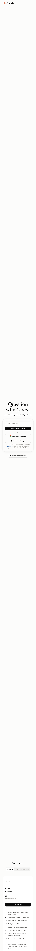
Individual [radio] (10, 869)
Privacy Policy (10, 446)
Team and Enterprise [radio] (22, 869)
